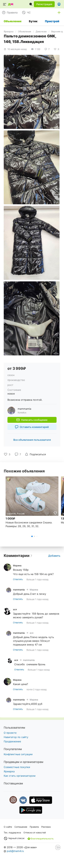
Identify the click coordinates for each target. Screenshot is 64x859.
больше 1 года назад (37, 579)
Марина (34, 589)
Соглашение (20, 826)
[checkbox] (36, 454)
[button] (44, 4)
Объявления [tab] (12, 21)
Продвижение (12, 741)
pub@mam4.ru (15, 851)
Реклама (46, 826)
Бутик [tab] (33, 21)
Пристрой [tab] (52, 21)
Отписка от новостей (34, 832)
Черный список (16, 838)
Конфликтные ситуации (18, 754)
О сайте (8, 826)
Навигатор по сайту (16, 737)
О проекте (10, 732)
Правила (34, 826)
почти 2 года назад (37, 689)
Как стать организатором (19, 775)
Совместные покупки (17, 767)
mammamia (29, 660)
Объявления (24, 31)
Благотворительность (42, 838)
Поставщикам (13, 783)
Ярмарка (8, 31)
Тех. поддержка (12, 832)
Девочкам (41, 31)
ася (31, 633)
